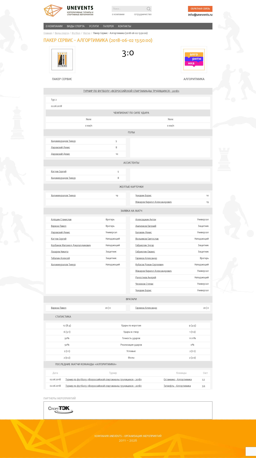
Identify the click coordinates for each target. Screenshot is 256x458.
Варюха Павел (58, 226)
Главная (48, 33)
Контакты (124, 26)
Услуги (94, 26)
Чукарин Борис (143, 195)
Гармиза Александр (146, 258)
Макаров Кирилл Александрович (153, 202)
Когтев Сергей (58, 171)
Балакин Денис (143, 232)
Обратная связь (200, 9)
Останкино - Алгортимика (178, 379)
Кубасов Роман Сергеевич (149, 264)
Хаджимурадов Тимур (63, 141)
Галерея (108, 26)
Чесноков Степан (144, 284)
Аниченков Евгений (145, 226)
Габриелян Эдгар (144, 245)
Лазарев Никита (59, 252)
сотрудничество (143, 14)
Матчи (86, 33)
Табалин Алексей (60, 258)
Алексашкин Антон (145, 219)
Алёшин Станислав (61, 219)
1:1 (203, 379)
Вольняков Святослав (147, 239)
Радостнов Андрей (145, 277)
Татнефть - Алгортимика (177, 386)
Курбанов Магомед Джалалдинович (71, 245)
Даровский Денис (60, 147)
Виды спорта (76, 26)
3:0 (203, 386)
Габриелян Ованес (145, 252)
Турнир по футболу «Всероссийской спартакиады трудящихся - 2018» (131, 91)
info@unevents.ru (200, 15)
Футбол (76, 33)
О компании (54, 26)
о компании (118, 14)
